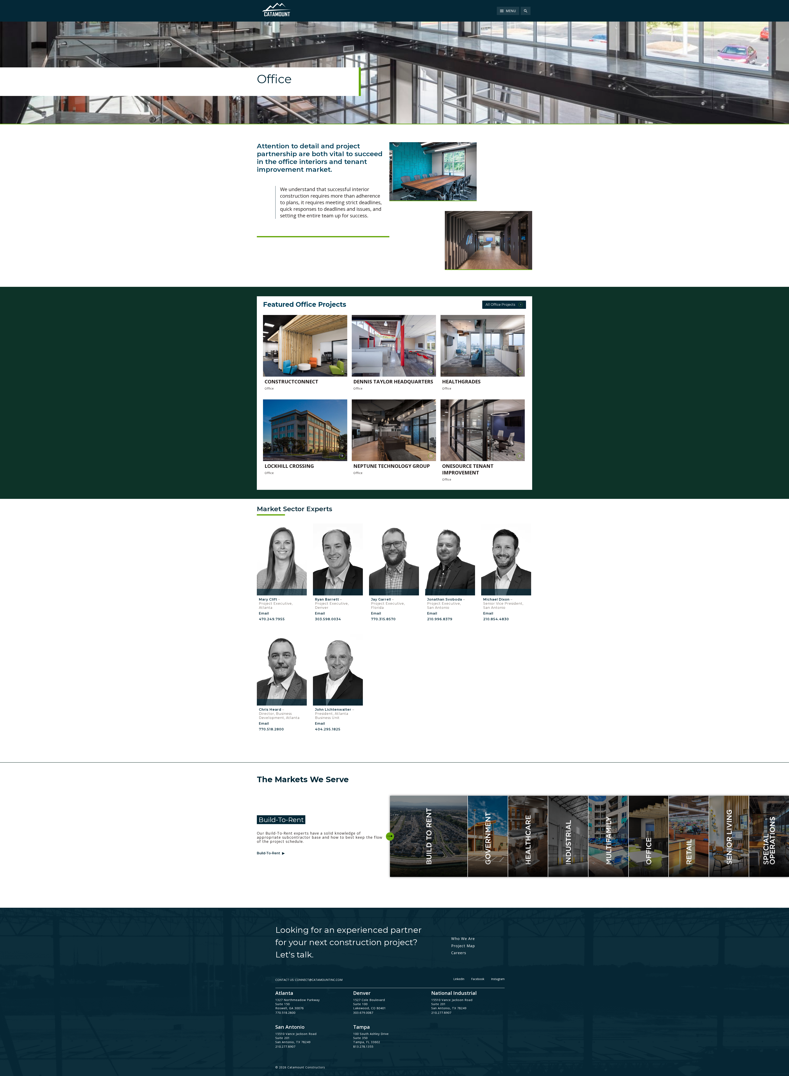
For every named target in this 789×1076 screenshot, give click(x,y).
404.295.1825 (327, 729)
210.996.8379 (439, 619)
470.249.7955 (272, 619)
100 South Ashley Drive (371, 1034)
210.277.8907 (441, 1013)
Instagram (498, 979)
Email (264, 613)
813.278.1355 (363, 1046)
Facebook (477, 979)
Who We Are (463, 938)
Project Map (463, 945)
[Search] (526, 11)
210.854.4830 (496, 619)
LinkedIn (458, 979)
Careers (458, 952)
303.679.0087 (363, 1013)
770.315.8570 (383, 619)
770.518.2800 (271, 729)
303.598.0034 (328, 619)
